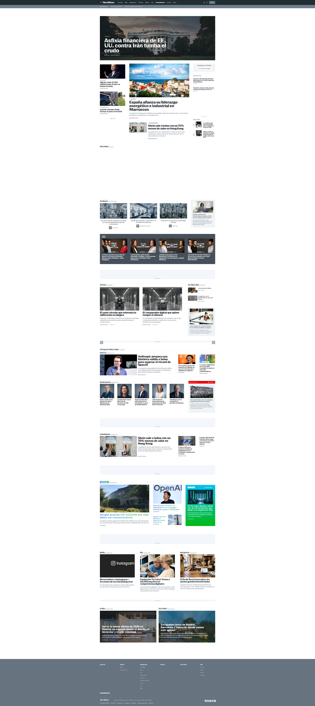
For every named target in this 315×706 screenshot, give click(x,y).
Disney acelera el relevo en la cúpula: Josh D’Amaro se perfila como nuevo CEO (209, 134)
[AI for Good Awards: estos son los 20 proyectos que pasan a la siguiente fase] (200, 497)
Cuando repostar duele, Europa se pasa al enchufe (111, 110)
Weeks (201, 669)
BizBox (121, 667)
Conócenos (113, 703)
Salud (141, 688)
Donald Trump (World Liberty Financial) (133, 6)
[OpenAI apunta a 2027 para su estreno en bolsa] (167, 494)
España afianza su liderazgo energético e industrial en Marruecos (153, 106)
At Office (202, 667)
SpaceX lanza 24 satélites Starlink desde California (159, 519)
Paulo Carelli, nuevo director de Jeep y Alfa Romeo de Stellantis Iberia (106, 402)
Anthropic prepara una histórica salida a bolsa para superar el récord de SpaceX (154, 360)
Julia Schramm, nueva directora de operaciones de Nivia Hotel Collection (159, 402)
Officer (212, 2)
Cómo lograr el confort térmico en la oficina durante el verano (200, 326)
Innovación (142, 677)
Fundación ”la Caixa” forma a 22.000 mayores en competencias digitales (155, 581)
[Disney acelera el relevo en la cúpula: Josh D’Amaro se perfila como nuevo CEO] (199, 133)
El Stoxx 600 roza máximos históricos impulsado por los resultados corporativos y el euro (186, 450)
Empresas (103, 80)
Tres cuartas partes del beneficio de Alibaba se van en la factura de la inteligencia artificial (186, 368)
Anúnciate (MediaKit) (104, 703)
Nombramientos (123, 669)
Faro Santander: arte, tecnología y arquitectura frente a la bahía (201, 400)
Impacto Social (143, 675)
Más (201, 664)
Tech (141, 685)
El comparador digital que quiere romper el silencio (161, 313)
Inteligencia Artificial (144, 680)
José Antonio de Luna (158, 180)
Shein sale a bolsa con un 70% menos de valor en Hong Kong (166, 127)
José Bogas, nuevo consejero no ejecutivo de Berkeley (177, 401)
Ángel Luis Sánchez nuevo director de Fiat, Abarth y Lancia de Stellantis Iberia (141, 402)
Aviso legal (133, 703)
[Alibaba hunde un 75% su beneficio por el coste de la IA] (186, 359)
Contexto (107, 36)
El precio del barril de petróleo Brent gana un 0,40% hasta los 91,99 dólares (203, 80)
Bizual (141, 669)
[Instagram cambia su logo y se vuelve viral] (117, 565)
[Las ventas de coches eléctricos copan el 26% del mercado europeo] (112, 99)
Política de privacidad (142, 703)
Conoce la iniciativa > (209, 487)
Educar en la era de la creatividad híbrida (173, 221)
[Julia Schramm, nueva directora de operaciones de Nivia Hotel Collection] (159, 391)
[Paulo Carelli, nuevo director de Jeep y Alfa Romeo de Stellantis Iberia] (107, 391)
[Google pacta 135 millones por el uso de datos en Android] (124, 498)
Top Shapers (143, 667)
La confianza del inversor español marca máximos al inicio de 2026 (208, 125)
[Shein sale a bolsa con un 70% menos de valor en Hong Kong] (118, 446)
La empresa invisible (204, 288)
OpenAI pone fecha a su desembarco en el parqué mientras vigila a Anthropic (166, 507)
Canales (202, 672)
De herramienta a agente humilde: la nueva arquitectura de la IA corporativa (113, 222)
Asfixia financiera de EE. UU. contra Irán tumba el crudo (135, 45)
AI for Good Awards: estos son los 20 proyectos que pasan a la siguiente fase (200, 508)
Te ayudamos (127, 703)
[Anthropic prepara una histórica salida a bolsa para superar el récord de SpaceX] (118, 364)
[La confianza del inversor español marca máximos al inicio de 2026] (199, 124)
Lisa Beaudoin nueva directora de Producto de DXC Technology (124, 402)
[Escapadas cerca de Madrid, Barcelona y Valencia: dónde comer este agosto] (187, 627)
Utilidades (202, 675)
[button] (101, 2)
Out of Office (183, 664)
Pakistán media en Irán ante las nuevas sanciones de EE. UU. (203, 88)
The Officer (104, 700)
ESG (141, 672)
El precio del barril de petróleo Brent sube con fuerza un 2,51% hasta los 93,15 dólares (207, 441)
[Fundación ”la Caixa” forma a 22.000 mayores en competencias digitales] (157, 565)
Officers (122, 664)
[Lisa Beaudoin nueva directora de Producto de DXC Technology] (124, 391)
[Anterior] (101, 342)
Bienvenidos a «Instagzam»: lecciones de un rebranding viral (116, 580)
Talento (141, 683)
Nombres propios (104, 6)
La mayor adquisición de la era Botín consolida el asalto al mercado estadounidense (207, 368)
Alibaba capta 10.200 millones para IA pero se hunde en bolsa (110, 84)
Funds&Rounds (104, 107)
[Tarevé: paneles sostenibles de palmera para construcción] (119, 299)
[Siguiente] (213, 342)
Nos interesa (120, 703)
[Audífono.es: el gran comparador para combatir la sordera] (162, 299)
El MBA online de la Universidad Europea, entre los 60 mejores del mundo (202, 216)
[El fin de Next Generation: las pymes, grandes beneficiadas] (197, 565)
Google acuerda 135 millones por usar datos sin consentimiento (124, 516)
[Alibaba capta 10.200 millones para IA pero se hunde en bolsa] (112, 71)
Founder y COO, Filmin (158, 185)
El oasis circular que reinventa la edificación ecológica (118, 313)
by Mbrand (150, 703)
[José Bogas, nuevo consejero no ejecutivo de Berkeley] (177, 391)
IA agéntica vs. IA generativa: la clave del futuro (205, 298)
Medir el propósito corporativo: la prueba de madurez (143, 221)
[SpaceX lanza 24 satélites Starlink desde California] (175, 520)
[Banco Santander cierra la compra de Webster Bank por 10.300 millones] (207, 358)
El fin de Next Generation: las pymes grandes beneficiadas (195, 580)
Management (143, 664)
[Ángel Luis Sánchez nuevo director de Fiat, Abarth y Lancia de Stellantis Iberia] (142, 391)
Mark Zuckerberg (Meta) (116, 6)
